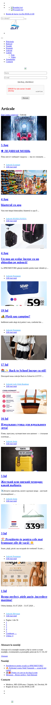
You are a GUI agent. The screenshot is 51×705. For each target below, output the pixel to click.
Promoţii (9, 48)
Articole (9, 50)
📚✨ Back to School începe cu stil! (23, 370)
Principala (10, 42)
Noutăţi (9, 46)
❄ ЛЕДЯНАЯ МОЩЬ (15, 151)
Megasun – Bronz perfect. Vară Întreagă (21, 675)
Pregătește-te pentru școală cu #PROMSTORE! (24, 666)
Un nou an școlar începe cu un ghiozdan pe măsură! (20, 260)
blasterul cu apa (11, 205)
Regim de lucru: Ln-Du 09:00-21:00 (20, 14)
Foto (12, 55)
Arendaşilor (10, 59)
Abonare (4, 656)
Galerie (9, 53)
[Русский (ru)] (17, 10)
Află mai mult (11, 167)
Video (13, 57)
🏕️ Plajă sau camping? (15, 316)
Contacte (9, 62)
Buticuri (9, 44)
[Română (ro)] (17, 7)
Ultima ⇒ (9, 636)
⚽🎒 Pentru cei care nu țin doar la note (22, 673)
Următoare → (11, 633)
